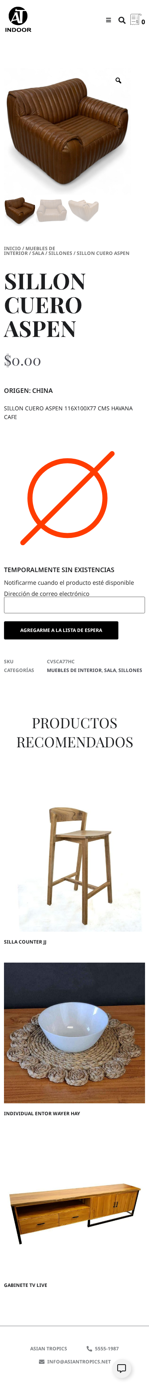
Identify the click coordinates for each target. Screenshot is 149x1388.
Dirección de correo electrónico (46, 594)
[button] (108, 20)
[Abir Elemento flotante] (121, 1368)
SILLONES (60, 253)
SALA (38, 253)
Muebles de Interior (29, 251)
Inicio (12, 248)
